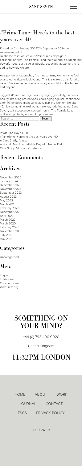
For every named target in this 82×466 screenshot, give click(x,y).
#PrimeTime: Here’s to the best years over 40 (37, 36)
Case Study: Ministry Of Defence (21, 148)
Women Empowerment (39, 114)
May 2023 (6, 200)
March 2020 (8, 223)
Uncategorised (9, 257)
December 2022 (10, 212)
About (41, 394)
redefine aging (61, 106)
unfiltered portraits (11, 114)
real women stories (38, 106)
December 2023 (10, 185)
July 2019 (6, 235)
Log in (4, 275)
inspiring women (55, 103)
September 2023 (11, 192)
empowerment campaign (27, 103)
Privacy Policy (50, 412)
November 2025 (10, 177)
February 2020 (9, 227)
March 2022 (8, 219)
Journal (28, 403)
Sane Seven (41, 7)
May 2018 (6, 239)
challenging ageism (51, 99)
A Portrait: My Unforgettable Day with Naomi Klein (31, 144)
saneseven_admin (11, 52)
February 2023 (9, 208)
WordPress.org (9, 287)
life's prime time (15, 106)
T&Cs (22, 412)
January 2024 (9, 181)
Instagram (53, 439)
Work (62, 394)
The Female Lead (62, 110)
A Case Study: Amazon (14, 140)
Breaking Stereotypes (24, 99)
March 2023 (8, 204)
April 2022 (6, 216)
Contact (54, 403)
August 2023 (8, 196)
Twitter (41, 439)
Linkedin (29, 439)
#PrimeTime (18, 95)
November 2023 (10, 189)
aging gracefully (55, 95)
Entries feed (7, 279)
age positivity (35, 95)
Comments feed (10, 283)
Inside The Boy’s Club (14, 133)
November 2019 (10, 231)
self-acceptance (20, 110)
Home (20, 394)
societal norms (40, 110)
